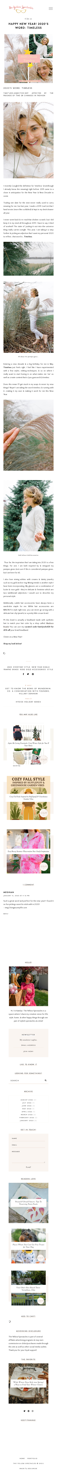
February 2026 (28, 1117)
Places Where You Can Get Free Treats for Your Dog (28, 1246)
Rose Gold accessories (33, 669)
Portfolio (32, 1458)
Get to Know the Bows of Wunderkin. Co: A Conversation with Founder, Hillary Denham (28, 689)
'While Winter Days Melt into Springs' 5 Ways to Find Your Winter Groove (28, 1383)
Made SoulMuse (28, 1468)
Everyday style (21, 667)
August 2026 (28, 1100)
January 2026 (28, 1120)
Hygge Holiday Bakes (28, 700)
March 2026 (28, 1115)
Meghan (8, 892)
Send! (28, 1167)
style (50, 669)
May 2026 (28, 1109)
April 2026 (28, 1112)
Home (22, 1458)
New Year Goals (41, 667)
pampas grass (11, 669)
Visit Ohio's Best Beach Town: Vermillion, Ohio (28, 1289)
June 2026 (28, 1106)
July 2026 (28, 1103)
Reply (5, 914)
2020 (9, 667)
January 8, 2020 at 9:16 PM (16, 896)
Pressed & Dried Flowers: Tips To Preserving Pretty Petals (28, 1203)
